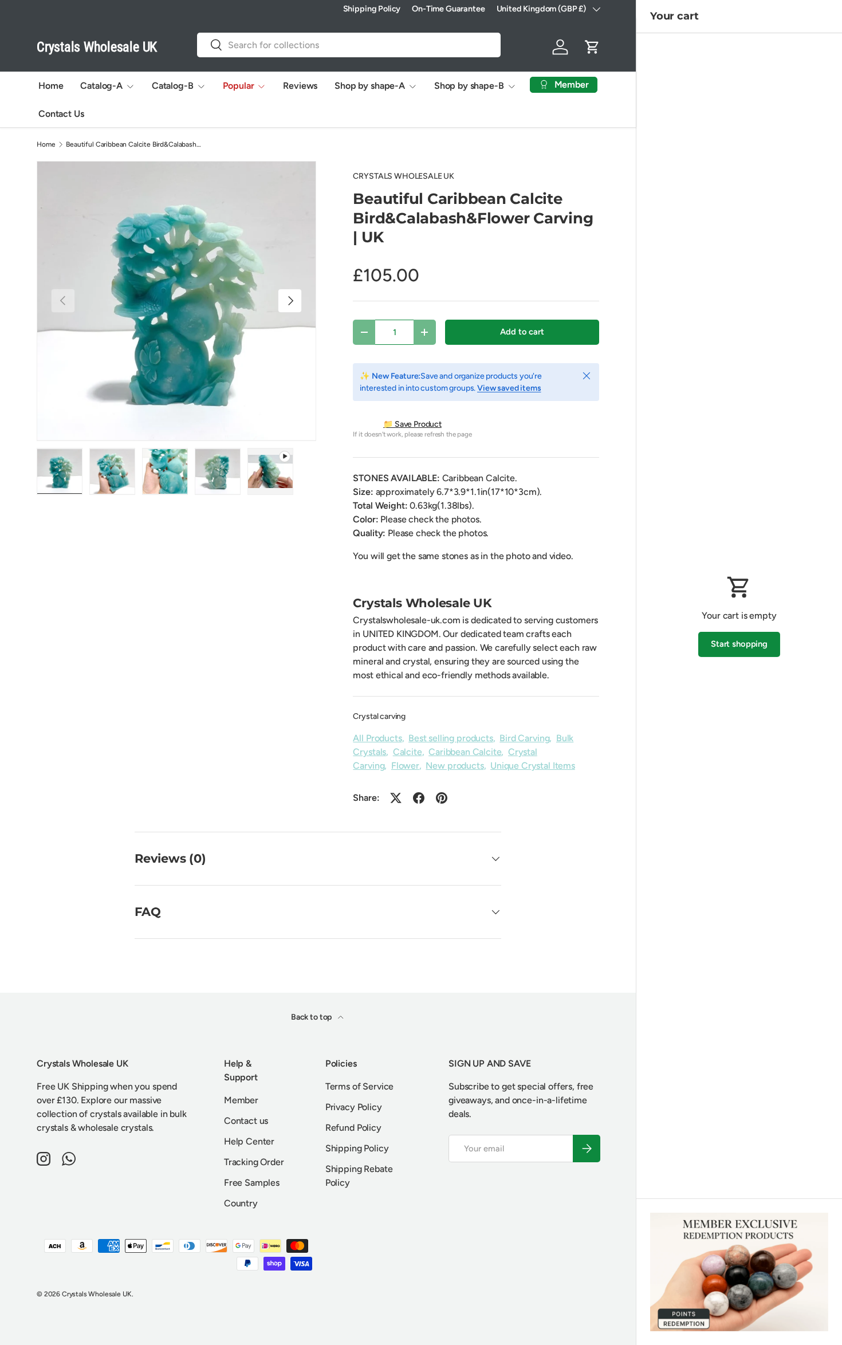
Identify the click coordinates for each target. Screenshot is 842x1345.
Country (241, 1203)
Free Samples (252, 1182)
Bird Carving (524, 738)
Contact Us (61, 113)
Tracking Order (254, 1162)
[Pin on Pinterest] (441, 797)
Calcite (407, 751)
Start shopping (739, 644)
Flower (405, 765)
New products (454, 765)
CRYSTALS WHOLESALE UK (403, 176)
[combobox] (349, 45)
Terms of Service (359, 1086)
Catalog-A (101, 85)
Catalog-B (173, 85)
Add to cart (522, 332)
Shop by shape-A (370, 85)
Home (50, 85)
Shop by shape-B (469, 85)
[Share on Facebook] (418, 797)
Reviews (300, 85)
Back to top (312, 1017)
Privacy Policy (353, 1107)
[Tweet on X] (395, 797)
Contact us (246, 1120)
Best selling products (450, 738)
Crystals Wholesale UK (97, 1294)
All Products (377, 738)
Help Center (249, 1141)
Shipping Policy (372, 8)
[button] (592, 47)
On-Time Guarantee (448, 8)
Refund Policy (353, 1127)
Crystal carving (379, 716)
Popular (238, 85)
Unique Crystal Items (532, 765)
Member (241, 1100)
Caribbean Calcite (464, 751)
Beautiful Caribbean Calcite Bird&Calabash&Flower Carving (134, 144)
